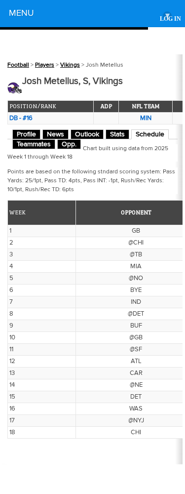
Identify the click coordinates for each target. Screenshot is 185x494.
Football (18, 65)
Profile (26, 134)
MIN (145, 118)
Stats (117, 134)
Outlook (87, 134)
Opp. (69, 144)
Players (44, 65)
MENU (89, 14)
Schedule (150, 134)
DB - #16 (21, 118)
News (55, 134)
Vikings (70, 65)
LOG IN (170, 19)
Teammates (34, 144)
